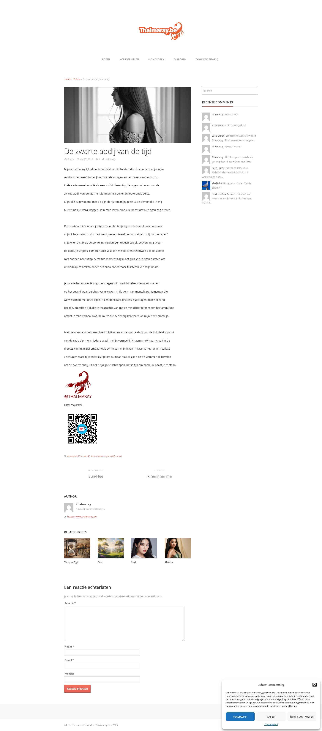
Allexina (169, 562)
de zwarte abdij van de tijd (78, 455)
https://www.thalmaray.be (82, 516)
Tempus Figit (71, 562)
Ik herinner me (159, 476)
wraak (119, 455)
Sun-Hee (96, 476)
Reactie (70, 603)
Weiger (271, 716)
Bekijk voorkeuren (302, 716)
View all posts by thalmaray (90, 508)
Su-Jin (134, 562)
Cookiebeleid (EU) (207, 59)
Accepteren (240, 716)
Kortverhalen (129, 59)
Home (67, 79)
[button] (314, 685)
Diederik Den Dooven (224, 194)
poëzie (113, 455)
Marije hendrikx (221, 183)
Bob (100, 562)
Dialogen (180, 59)
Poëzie (106, 59)
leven (107, 455)
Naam (69, 646)
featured (99, 455)
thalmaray (83, 504)
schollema (217, 125)
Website (69, 673)
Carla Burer (218, 135)
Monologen (156, 59)
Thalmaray (218, 114)
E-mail (69, 660)
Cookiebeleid (271, 724)
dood (93, 455)
